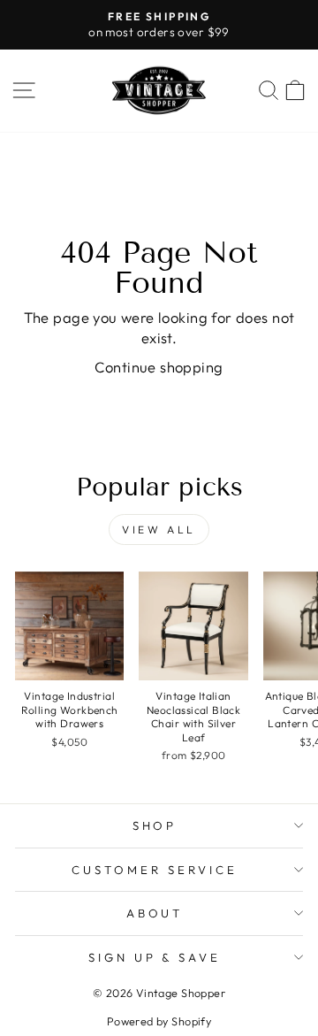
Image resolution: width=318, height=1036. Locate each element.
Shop (155, 825)
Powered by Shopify (159, 1021)
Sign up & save (155, 957)
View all (159, 529)
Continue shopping (159, 366)
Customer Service (155, 870)
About (155, 913)
